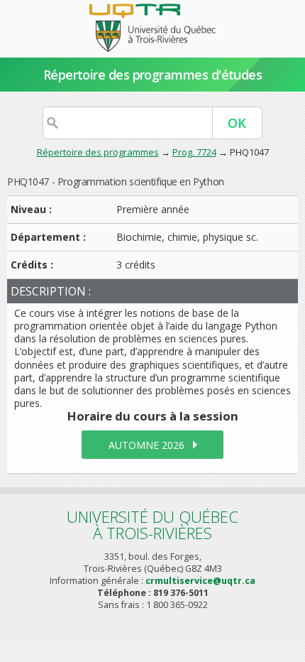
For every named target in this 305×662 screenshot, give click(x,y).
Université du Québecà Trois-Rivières (152, 524)
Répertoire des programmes (98, 152)
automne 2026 (146, 445)
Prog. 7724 (194, 152)
